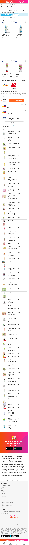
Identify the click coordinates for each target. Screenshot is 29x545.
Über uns (3, 493)
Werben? (3, 487)
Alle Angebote (6, 4)
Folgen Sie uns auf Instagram (7, 504)
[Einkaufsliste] (23, 2)
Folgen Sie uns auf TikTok (6, 507)
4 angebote (4, 20)
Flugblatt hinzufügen (5, 494)
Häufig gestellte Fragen (6, 485)
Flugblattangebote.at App (6, 491)
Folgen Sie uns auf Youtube (6, 505)
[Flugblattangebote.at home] (9, 1)
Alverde (11, 4)
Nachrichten (3, 496)
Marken (2, 490)
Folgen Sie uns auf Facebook (7, 502)
